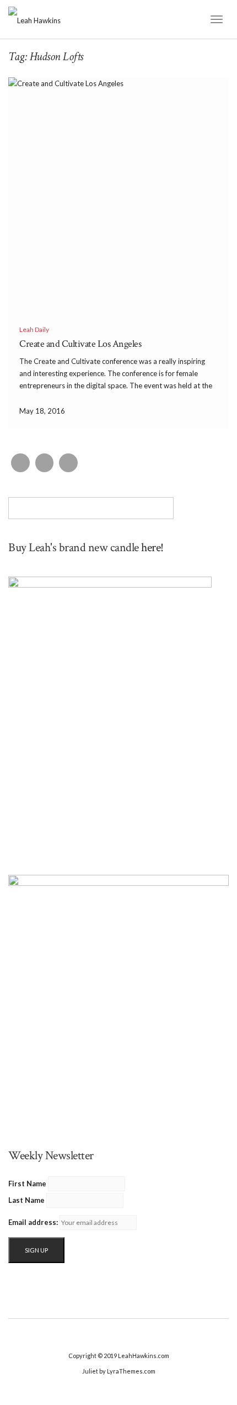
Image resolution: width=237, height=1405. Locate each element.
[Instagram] (45, 463)
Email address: (33, 1222)
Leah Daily (34, 329)
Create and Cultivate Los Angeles (80, 343)
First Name (27, 1183)
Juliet (90, 1371)
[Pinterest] (68, 463)
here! (152, 548)
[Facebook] (20, 463)
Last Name (26, 1200)
